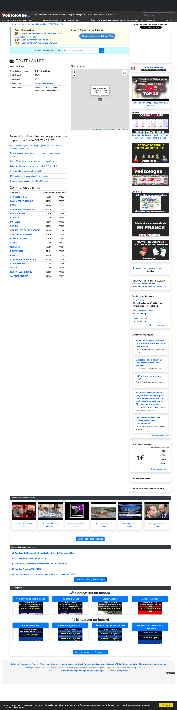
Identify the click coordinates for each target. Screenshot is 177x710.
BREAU (13, 205)
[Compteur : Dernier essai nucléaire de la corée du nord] (150, 637)
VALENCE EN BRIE (19, 276)
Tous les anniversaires (159, 325)
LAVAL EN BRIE (17, 263)
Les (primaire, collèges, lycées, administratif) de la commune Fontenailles (36, 147)
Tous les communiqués (159, 435)
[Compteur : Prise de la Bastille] (31, 634)
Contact (52, 670)
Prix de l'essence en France (25, 664)
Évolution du (34, 39)
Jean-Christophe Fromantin (144, 310)
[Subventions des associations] (150, 202)
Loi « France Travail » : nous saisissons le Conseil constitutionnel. (149, 420)
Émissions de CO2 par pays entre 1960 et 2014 (150, 104)
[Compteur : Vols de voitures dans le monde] (31, 607)
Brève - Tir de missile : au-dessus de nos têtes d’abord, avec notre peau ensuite (151, 343)
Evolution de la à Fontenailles (30, 176)
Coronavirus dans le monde (154, 664)
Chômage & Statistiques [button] (74, 15)
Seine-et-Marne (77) (44, 83)
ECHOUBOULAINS (18, 238)
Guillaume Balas (140, 318)
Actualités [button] (56, 15)
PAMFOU (14, 255)
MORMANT (15, 246)
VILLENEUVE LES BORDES (23, 259)
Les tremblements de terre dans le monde (61, 664)
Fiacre (152, 287)
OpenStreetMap (107, 129)
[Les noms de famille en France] (150, 152)
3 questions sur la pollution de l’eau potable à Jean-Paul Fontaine (150, 362)
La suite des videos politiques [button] (90, 538)
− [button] (74, 75)
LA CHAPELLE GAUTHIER (22, 209)
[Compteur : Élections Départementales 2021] (110, 634)
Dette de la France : (58, 20)
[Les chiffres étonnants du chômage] (150, 250)
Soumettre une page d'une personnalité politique (81, 670)
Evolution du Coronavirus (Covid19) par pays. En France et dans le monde (150, 136)
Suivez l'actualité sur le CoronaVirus (98, 36)
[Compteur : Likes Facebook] (110, 607)
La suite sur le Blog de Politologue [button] (90, 579)
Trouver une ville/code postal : (48, 50)
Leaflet (93, 129)
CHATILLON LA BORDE (21, 234)
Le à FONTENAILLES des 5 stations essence (35, 155)
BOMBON (14, 217)
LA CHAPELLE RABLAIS (21, 201)
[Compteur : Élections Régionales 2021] (70, 634)
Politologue (30, 667)
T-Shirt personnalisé (127, 664)
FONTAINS (15, 221)
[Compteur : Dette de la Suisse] (150, 607)
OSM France (124, 129)
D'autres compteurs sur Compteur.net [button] (90, 652)
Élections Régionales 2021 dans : (148, 268)
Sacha (165, 287)
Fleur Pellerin (138, 300)
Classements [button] (42, 15)
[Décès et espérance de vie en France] (150, 226)
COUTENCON (16, 251)
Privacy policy (122, 670)
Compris (166, 705)
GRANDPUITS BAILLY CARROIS (25, 230)
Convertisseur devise (160, 469)
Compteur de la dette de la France (99, 664)
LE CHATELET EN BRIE (21, 271)
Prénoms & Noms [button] (95, 15)
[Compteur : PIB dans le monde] (70, 607)
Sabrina (151, 283)
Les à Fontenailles (27, 171)
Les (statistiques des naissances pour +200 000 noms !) (120, 20)
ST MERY (14, 242)
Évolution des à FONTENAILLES (29, 180)
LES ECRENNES (18, 213)
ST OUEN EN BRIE (18, 196)
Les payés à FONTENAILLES (34, 166)
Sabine (144, 283)
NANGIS (14, 226)
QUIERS (14, 267)
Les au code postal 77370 (34, 161)
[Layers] (125, 73)
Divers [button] (109, 15)
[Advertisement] (88, 5)
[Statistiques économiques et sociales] (150, 176)
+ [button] (74, 71)
